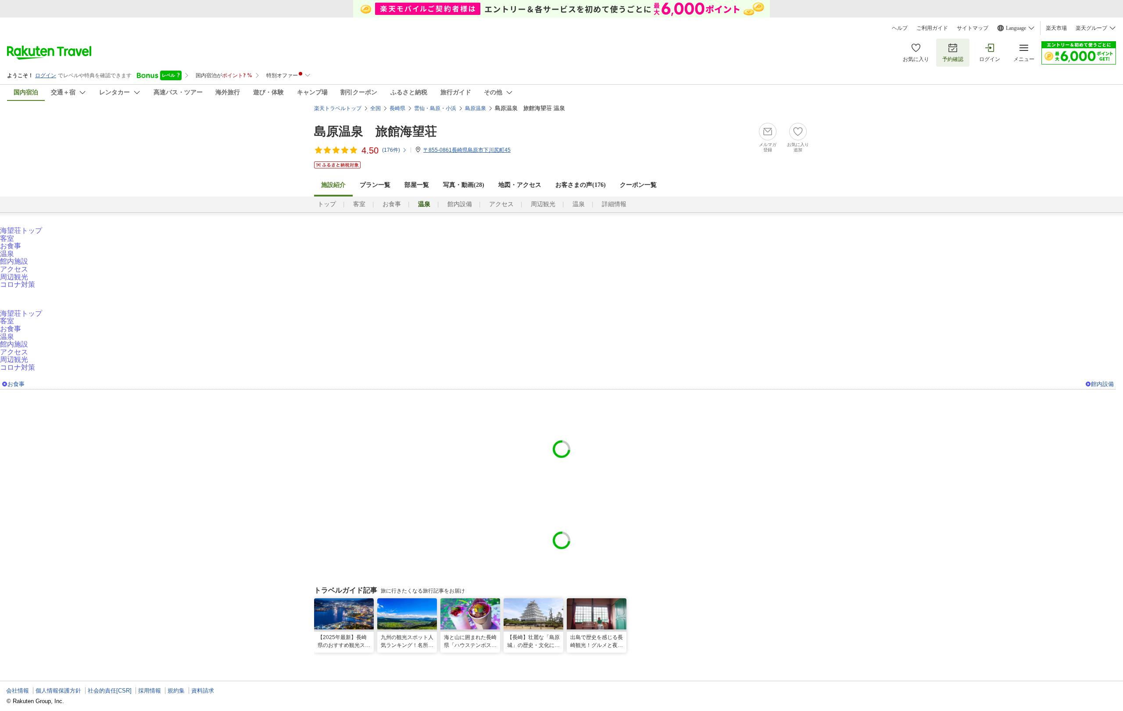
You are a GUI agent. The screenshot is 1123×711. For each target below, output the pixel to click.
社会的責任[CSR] (110, 690)
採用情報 (149, 690)
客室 (359, 204)
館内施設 (14, 261)
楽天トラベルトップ (337, 108)
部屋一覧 (416, 185)
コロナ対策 (17, 284)
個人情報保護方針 (58, 690)
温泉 (578, 204)
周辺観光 (543, 204)
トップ (327, 204)
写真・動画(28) (463, 185)
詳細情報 (614, 204)
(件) (391, 150)
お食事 (392, 204)
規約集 (176, 690)
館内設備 (459, 204)
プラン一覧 (375, 185)
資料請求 (202, 690)
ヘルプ (900, 28)
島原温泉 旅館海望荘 (375, 131)
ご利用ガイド (932, 28)
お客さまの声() (580, 185)
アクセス (501, 204)
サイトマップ (972, 28)
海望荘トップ (21, 230)
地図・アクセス (519, 185)
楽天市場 (1056, 28)
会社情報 (17, 690)
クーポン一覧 (638, 185)
